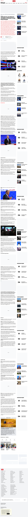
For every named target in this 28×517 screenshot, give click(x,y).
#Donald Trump (3, 437)
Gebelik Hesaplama (12, 488)
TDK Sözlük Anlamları (3, 485)
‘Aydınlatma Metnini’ (3, 512)
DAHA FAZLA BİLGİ (4, 513)
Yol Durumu (11, 479)
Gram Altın (20, 475)
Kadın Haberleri (2, 477)
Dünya (3, 3)
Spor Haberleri (2, 475)
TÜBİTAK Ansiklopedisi (3, 489)
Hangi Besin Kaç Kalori (3, 490)
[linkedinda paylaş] (5, 38)
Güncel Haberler (3, 473)
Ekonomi (9, 3)
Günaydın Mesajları (21, 474)
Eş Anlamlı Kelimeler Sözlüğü (4, 491)
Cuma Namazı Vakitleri (12, 472)
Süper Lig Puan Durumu (21, 482)
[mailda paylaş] (8, 38)
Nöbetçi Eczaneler (12, 473)
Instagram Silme (12, 482)
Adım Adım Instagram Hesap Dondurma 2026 (13, 492)
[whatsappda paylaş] (6, 38)
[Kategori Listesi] (27, 1)
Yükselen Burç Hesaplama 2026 (13, 489)
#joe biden (7, 437)
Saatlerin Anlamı (21, 472)
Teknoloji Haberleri (3, 478)
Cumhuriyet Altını (21, 478)
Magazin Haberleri (3, 474)
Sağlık (18, 3)
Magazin (14, 3)
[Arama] (1, 1)
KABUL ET (8, 513)
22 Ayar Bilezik (20, 479)
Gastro (26, 3)
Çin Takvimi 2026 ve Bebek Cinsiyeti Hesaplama (13, 486)
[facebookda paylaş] (1, 38)
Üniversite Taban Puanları (4, 486)
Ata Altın (20, 477)
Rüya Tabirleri (2, 487)
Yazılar (21, 3)
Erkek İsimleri (2, 495)
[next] (15, 447)
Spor (11, 3)
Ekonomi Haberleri (3, 472)
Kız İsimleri (2, 496)
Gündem (7, 3)
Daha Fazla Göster (3, 434)
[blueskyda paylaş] (4, 38)
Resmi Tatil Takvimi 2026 (13, 494)
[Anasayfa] (2, 469)
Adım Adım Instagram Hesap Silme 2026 (13, 493)
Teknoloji (23, 3)
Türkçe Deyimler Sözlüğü (12, 485)
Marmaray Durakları (3, 494)
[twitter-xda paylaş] (2, 38)
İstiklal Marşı (11, 474)
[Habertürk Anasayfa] (14, 1)
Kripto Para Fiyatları (3, 482)
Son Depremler (11, 477)
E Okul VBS (11, 475)
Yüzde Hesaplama (12, 490)
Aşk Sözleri (20, 473)
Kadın (16, 3)
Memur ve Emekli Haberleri (4, 479)
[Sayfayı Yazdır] (9, 38)
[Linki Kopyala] (10, 38)
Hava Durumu (11, 478)
